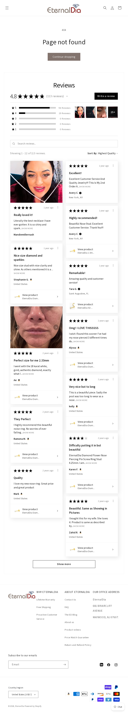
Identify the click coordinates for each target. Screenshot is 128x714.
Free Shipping (43, 607)
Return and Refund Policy (78, 644)
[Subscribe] (64, 665)
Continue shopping (64, 56)
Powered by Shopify (33, 706)
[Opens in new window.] (30, 279)
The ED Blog (71, 614)
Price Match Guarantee (77, 637)
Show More (27, 228)
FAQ (67, 607)
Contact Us (70, 599)
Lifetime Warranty (45, 599)
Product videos (73, 629)
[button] (7, 8)
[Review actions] (58, 207)
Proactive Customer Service (46, 616)
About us (69, 622)
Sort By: (93, 153)
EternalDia (19, 706)
